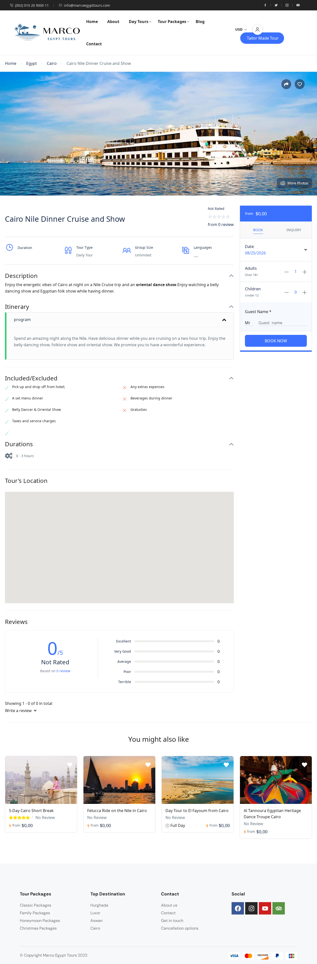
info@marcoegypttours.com (87, 5)
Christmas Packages (38, 928)
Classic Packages (35, 905)
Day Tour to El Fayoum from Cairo (197, 810)
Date (249, 246)
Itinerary (17, 306)
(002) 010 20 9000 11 (32, 5)
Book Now (276, 341)
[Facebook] (238, 908)
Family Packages (35, 912)
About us (169, 905)
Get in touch (172, 920)
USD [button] (238, 29)
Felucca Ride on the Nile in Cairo (117, 810)
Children (253, 289)
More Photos (298, 183)
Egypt (31, 63)
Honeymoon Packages (40, 920)
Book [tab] (258, 229)
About (113, 21)
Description (21, 275)
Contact (94, 44)
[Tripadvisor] (278, 908)
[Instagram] (251, 908)
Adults (251, 268)
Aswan (96, 920)
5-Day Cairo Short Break (31, 810)
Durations (19, 444)
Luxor (95, 912)
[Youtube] (265, 908)
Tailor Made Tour (263, 38)
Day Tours (138, 21)
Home (92, 21)
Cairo (52, 63)
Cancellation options (179, 928)
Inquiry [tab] (294, 229)
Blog (200, 21)
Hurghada (99, 905)
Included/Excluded (31, 378)
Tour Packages (172, 21)
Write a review (19, 710)
